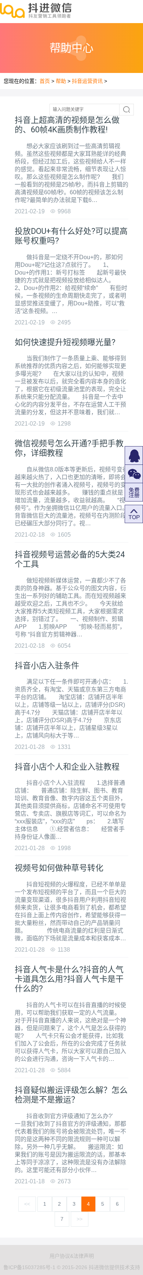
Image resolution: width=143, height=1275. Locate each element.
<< (27, 1204)
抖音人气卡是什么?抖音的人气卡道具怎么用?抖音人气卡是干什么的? (69, 979)
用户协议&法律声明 (72, 1256)
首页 (45, 81)
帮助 (61, 81)
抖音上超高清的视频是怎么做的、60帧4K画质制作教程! (67, 124)
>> (79, 1219)
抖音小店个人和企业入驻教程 (67, 766)
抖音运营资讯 (87, 81)
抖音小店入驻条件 (47, 665)
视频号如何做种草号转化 (59, 867)
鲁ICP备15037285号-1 (29, 1267)
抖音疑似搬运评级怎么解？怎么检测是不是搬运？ (71, 1094)
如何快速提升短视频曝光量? (65, 342)
